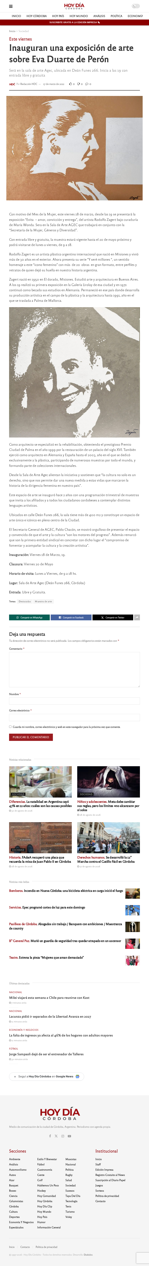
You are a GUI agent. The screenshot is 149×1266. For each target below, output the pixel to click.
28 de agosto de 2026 (89, 814)
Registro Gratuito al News (110, 1174)
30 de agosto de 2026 (21, 810)
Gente (40, 1174)
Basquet (13, 1185)
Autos (12, 1174)
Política (116, 16)
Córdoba (14, 1206)
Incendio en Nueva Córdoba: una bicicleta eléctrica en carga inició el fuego (66, 890)
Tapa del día (72, 1195)
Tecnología (71, 1201)
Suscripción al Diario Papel (110, 1180)
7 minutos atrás (18, 1002)
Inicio (16, 16)
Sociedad (24, 31)
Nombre (15, 694)
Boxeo (12, 1190)
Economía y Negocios (24, 1030)
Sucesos (69, 1190)
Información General (49, 1227)
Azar (11, 1180)
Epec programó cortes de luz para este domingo (47, 907)
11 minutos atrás (19, 1021)
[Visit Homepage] (74, 6)
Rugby (69, 1174)
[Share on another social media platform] (137, 617)
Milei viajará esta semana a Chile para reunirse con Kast (49, 997)
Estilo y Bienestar (47, 1159)
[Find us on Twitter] (56, 1136)
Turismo (70, 1211)
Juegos (99, 1185)
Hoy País (58, 16)
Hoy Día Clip (44, 1206)
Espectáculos (16, 1227)
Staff (98, 1164)
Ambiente (14, 1159)
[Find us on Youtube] (69, 1136)
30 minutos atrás (19, 1059)
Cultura (13, 1211)
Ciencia (13, 1195)
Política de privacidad (107, 1195)
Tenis (68, 1206)
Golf (40, 1180)
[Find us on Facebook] (50, 1136)
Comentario (17, 648)
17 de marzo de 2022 (53, 83)
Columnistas (16, 1201)
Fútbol (13, 1048)
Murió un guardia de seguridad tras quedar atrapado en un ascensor (65, 941)
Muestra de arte (43, 601)
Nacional (15, 992)
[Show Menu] (11, 6)
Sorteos (99, 1190)
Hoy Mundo (79, 16)
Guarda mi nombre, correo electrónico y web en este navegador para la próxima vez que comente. (67, 726)
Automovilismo (18, 1169)
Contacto (100, 1201)
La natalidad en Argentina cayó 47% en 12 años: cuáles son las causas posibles (40, 803)
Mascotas (70, 1159)
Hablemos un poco (48, 1185)
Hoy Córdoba (37, 16)
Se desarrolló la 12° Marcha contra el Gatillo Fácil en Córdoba (105, 859)
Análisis (99, 16)
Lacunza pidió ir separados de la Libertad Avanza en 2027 (50, 1016)
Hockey (41, 1190)
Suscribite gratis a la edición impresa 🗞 (74, 22)
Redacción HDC (28, 83)
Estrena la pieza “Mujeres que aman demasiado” (46, 957)
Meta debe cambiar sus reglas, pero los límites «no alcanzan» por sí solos (108, 805)
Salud (68, 1180)
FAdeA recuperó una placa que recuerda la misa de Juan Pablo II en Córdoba (40, 859)
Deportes (14, 1216)
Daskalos (88, 1254)
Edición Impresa (104, 1169)
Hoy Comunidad (46, 1195)
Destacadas (25, 601)
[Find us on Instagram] (62, 1136)
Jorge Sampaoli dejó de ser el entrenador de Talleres (46, 1054)
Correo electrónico (20, 710)
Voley (68, 1216)
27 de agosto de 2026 (89, 866)
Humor (41, 1222)
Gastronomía (44, 1169)
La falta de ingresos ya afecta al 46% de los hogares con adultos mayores (61, 1035)
